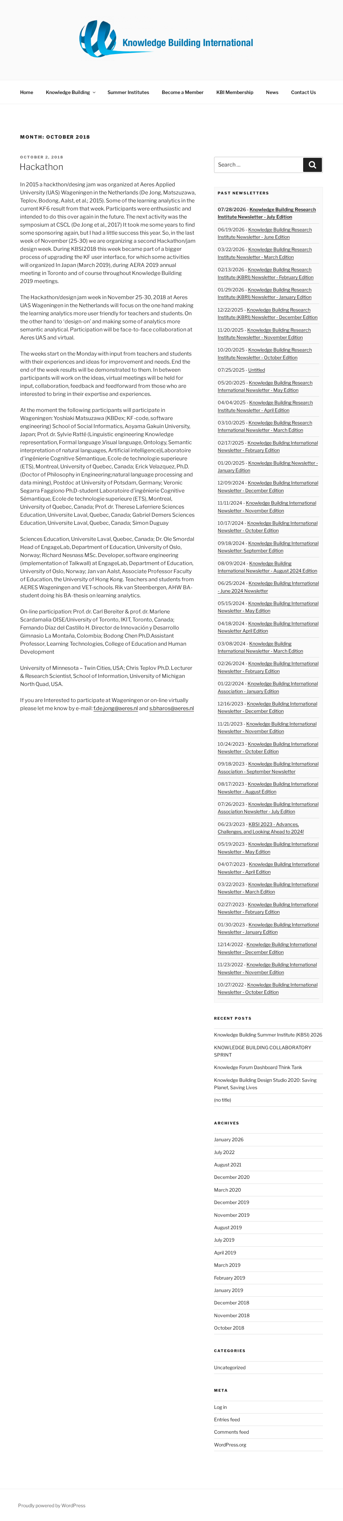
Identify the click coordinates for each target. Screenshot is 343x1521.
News (272, 92)
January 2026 (229, 1139)
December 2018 (231, 1302)
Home (26, 92)
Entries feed (227, 1419)
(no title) (222, 1100)
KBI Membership (234, 92)
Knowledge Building (68, 92)
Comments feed (231, 1432)
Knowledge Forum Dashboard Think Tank (258, 1067)
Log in (220, 1407)
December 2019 (231, 1202)
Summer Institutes (128, 92)
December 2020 (232, 1177)
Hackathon (41, 167)
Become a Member (183, 92)
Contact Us (303, 92)
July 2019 (224, 1240)
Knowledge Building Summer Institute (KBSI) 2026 (268, 1035)
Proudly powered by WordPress (51, 1505)
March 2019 (227, 1265)
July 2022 (224, 1152)
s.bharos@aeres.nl (171, 708)
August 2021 (228, 1164)
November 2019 (232, 1215)
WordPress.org (230, 1444)
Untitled (256, 370)
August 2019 (228, 1227)
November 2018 (232, 1315)
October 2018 (229, 1328)
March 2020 (227, 1190)
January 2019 (228, 1290)
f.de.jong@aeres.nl (115, 708)
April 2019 (225, 1252)
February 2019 (229, 1278)
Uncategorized (230, 1367)
